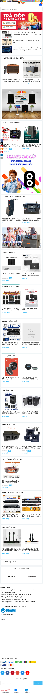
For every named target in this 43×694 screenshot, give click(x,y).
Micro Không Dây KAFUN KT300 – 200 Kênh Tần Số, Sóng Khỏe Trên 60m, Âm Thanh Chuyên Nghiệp (30, 549)
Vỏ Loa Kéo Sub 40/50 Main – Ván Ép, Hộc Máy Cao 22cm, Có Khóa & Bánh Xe (11, 412)
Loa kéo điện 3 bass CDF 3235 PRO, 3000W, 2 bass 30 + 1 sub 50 (11, 219)
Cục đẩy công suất (10, 321)
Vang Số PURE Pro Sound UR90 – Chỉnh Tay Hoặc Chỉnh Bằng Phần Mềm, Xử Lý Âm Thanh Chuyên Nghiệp (11, 515)
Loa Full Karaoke (9, 252)
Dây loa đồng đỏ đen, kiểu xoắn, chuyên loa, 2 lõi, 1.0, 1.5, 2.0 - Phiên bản (11, 481)
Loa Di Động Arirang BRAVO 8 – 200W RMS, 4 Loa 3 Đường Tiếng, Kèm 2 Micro (31, 80)
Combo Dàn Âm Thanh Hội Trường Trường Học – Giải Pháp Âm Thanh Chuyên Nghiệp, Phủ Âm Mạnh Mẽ (10, 309)
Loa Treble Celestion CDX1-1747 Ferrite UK (11, 378)
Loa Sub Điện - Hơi (9, 562)
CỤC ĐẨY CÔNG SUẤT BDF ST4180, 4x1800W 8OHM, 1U (31, 343)
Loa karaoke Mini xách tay (13, 58)
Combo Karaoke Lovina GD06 (30, 309)
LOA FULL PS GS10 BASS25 (11, 274)
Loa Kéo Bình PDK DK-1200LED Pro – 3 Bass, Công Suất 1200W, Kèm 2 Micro (11, 145)
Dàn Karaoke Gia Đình (11, 287)
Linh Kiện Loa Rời (8, 356)
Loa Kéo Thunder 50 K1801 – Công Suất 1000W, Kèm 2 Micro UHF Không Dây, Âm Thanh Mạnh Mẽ (31, 145)
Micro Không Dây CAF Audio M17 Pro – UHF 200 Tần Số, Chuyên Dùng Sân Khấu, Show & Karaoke (11, 549)
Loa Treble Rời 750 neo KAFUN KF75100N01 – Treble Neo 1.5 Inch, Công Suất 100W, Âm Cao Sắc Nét (31, 378)
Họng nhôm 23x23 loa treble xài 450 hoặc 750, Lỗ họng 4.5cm (31, 447)
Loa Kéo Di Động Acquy (11, 123)
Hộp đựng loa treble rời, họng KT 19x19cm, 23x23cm (11, 447)
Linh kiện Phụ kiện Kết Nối (12, 459)
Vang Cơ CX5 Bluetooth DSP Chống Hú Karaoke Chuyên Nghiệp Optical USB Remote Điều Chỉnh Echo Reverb (31, 515)
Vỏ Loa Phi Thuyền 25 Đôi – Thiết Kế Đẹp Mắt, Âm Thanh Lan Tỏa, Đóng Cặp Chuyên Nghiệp (31, 412)
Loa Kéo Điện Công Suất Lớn (13, 197)
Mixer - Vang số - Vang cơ (12, 493)
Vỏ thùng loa (7, 390)
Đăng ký (38, 683)
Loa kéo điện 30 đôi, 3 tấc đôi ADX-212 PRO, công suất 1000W (31, 219)
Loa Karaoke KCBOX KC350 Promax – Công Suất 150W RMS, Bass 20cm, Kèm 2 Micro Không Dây (11, 80)
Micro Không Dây (9, 527)
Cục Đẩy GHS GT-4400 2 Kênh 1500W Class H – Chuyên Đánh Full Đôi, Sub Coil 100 (10, 343)
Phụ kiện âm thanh (9, 425)
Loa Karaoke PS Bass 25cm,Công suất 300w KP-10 (30, 274)
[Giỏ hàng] (40, 5)
